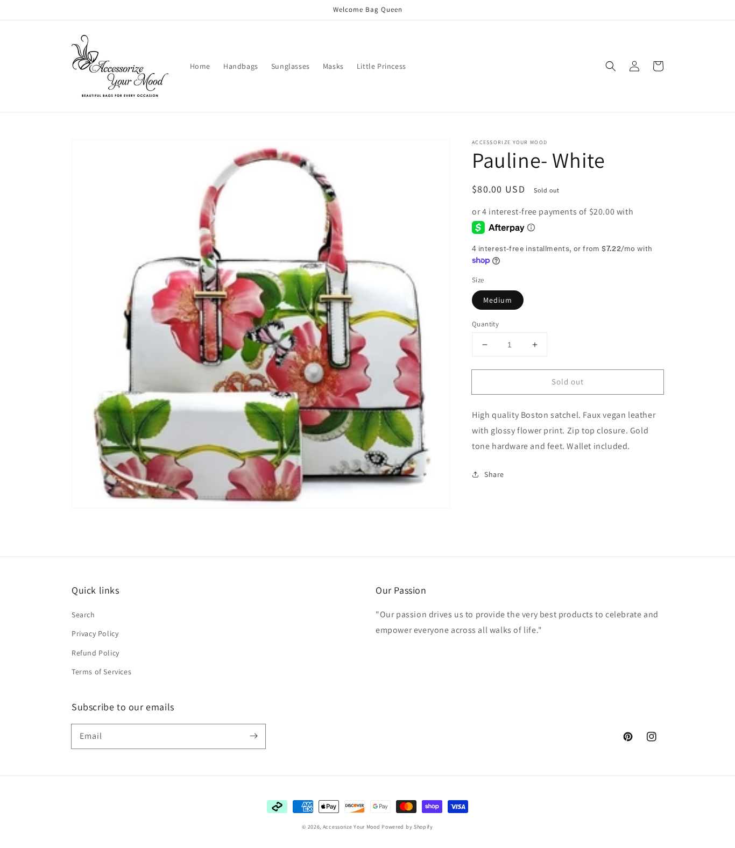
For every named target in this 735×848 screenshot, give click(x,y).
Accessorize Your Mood (351, 826)
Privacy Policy (95, 633)
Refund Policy (95, 653)
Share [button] (494, 474)
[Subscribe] (253, 736)
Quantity (485, 324)
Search (83, 614)
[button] (611, 66)
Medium (497, 300)
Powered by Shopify (407, 826)
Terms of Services (101, 671)
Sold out (568, 381)
